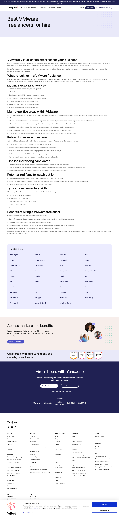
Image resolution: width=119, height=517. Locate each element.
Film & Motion (58, 449)
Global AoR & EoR (11, 475)
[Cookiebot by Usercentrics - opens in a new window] (11, 513)
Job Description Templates (79, 475)
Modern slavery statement (102, 464)
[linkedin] (15, 427)
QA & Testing (58, 477)
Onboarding (10, 439)
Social (56, 462)
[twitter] (8, 427)
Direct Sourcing (11, 436)
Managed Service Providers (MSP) (39, 469)
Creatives (57, 441)
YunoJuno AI (10, 485)
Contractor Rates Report (78, 467)
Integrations (10, 483)
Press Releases (99, 449)
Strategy (57, 465)
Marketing (57, 457)
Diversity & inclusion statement (103, 467)
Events (97, 446)
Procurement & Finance (36, 439)
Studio (57, 444)
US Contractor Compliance (14, 467)
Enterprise (32, 454)
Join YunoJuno (66, 391)
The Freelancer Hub (77, 452)
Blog (73, 439)
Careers (97, 439)
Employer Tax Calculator (78, 470)
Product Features (76, 447)
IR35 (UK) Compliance (13, 470)
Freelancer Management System (16, 457)
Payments (9, 444)
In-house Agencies (35, 457)
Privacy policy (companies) (102, 458)
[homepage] (14, 422)
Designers (57, 439)
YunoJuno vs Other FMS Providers (81, 457)
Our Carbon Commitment (102, 469)
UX (56, 447)
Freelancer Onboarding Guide (79, 455)
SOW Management (12, 465)
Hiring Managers (34, 444)
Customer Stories (76, 444)
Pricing (59, 7)
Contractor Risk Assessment (79, 473)
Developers (58, 475)
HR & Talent (33, 436)
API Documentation (12, 488)
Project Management (60, 483)
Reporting (9, 449)
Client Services (59, 467)
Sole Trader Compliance (13, 473)
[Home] (12, 8)
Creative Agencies (35, 459)
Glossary (74, 449)
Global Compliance (12, 441)
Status (73, 460)
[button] (23, 7)
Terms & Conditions (100, 456)
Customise (103, 510)
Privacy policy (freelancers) (102, 461)
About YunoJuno (99, 436)
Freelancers (33, 462)
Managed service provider (14, 459)
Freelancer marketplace (13, 462)
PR (55, 459)
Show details (27, 513)
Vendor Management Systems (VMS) (40, 472)
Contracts (10, 447)
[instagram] (12, 427)
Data (56, 480)
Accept (104, 504)
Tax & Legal (33, 441)
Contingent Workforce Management (39, 447)
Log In (82, 7)
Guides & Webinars (77, 441)
